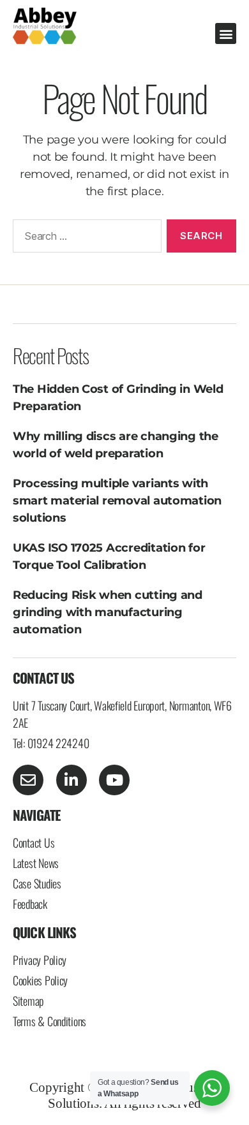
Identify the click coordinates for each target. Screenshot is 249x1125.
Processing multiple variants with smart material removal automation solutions (117, 500)
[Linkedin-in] (71, 780)
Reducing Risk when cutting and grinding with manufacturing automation (107, 612)
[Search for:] (85, 238)
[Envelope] (28, 780)
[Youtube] (114, 780)
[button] (225, 33)
